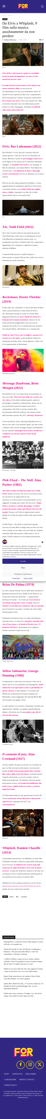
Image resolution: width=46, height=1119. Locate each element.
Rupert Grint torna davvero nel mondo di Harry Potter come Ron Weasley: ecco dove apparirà (22, 977)
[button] (42, 542)
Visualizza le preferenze (23, 574)
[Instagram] (30, 1065)
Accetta (23, 561)
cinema (11, 896)
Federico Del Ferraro (10, 40)
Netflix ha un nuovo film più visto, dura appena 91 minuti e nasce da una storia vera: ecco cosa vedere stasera (23, 970)
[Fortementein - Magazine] (23, 6)
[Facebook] (21, 1065)
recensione (24, 896)
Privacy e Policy (28, 578)
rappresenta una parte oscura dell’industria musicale (21, 886)
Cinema (10, 15)
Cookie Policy (16, 578)
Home (4, 15)
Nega (23, 568)
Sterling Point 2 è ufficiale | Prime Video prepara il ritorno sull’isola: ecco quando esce (23, 943)
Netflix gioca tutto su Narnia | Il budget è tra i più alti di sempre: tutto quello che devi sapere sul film (23, 995)
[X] (39, 1065)
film (17, 896)
